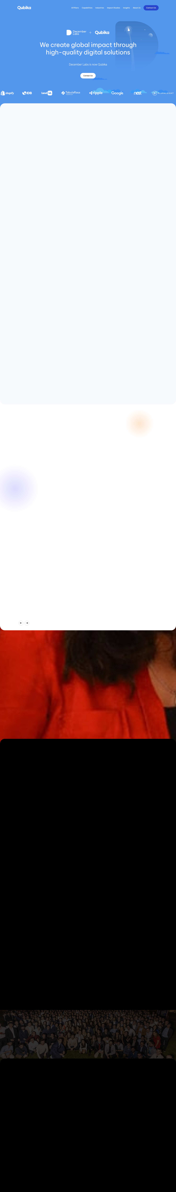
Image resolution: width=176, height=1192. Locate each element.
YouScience (57, 1102)
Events (126, 1117)
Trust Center (128, 1098)
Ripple (55, 1128)
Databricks (92, 1124)
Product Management (25, 1144)
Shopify (56, 1105)
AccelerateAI (22, 1089)
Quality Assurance (24, 1134)
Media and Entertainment (98, 1105)
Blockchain (21, 1141)
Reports (126, 1121)
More (157, 1179)
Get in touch (88, 1044)
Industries (99, 8)
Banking (91, 1092)
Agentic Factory (23, 1092)
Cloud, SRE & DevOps (25, 1114)
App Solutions (22, 1127)
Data (19, 1124)
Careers (126, 1114)
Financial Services (95, 1095)
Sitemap (133, 1179)
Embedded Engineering (26, 1137)
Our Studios (21, 1107)
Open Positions (32, 716)
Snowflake (92, 1127)
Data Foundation (24, 1095)
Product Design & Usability (27, 1131)
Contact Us (151, 8)
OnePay (56, 1108)
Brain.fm (56, 1125)
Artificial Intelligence (25, 1111)
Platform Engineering (25, 1121)
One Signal (57, 1135)
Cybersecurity (22, 1117)
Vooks (55, 1115)
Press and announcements (133, 1092)
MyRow (55, 1095)
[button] (21, 623)
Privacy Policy (104, 1179)
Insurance (91, 1102)
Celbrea (56, 1098)
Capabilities (87, 8)
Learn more (153, 1159)
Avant (55, 1092)
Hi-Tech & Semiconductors (98, 1108)
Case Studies (58, 1089)
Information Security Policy (133, 1095)
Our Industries (93, 1089)
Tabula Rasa (57, 1132)
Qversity (126, 1124)
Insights (126, 8)
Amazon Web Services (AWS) (99, 1121)
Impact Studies (113, 8)
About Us (137, 8)
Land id (56, 1112)
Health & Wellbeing (95, 1098)
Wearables (57, 1122)
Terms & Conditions (120, 1179)
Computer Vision (59, 1118)
